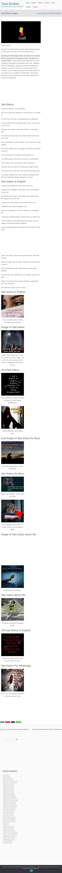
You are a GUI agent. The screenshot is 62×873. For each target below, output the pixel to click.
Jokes (53, 2)
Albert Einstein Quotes (8, 778)
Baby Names (6, 784)
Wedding (5, 842)
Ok (31, 870)
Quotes (33, 2)
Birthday (5, 787)
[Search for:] (11, 739)
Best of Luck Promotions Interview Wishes (15, 729)
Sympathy (15, 833)
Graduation (13, 809)
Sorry (9, 833)
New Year (12, 821)
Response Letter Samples (8, 827)
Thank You (13, 836)
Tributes (35, 7)
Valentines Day (6, 839)
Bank (12, 784)
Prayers (46, 2)
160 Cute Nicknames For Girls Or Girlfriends (46, 729)
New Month (6, 821)
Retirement (6, 830)
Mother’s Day (12, 818)
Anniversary (6, 781)
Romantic (12, 830)
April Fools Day (13, 781)
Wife (10, 842)
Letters (28, 7)
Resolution (6, 824)
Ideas (28, 2)
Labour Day (6, 815)
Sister (5, 833)
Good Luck (6, 806)
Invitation (11, 812)
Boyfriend (11, 787)
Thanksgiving (6, 836)
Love (12, 815)
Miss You (5, 818)
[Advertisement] (21, 91)
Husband (5, 812)
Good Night (6, 809)
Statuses (8, 45)
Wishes (40, 2)
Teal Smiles (10, 4)
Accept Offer (6, 775)
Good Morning (12, 806)
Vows (13, 839)
